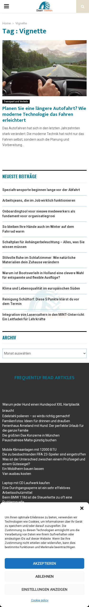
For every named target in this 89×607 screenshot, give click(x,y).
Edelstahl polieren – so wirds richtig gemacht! (36, 416)
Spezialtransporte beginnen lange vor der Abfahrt (41, 190)
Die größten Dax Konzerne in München (31, 435)
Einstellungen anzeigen (44, 589)
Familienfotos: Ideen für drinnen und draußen (36, 421)
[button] (82, 508)
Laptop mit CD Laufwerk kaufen (26, 483)
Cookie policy (39, 600)
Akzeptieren (44, 563)
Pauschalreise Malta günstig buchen (29, 440)
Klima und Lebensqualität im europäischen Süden (41, 288)
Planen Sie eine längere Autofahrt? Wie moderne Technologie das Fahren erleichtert (44, 114)
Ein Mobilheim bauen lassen (23, 469)
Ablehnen (44, 576)
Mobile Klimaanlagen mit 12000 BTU (29, 449)
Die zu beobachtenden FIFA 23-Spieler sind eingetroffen (44, 454)
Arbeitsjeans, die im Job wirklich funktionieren (38, 200)
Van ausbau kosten (16, 474)
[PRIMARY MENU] (6, 6)
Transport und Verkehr (16, 101)
